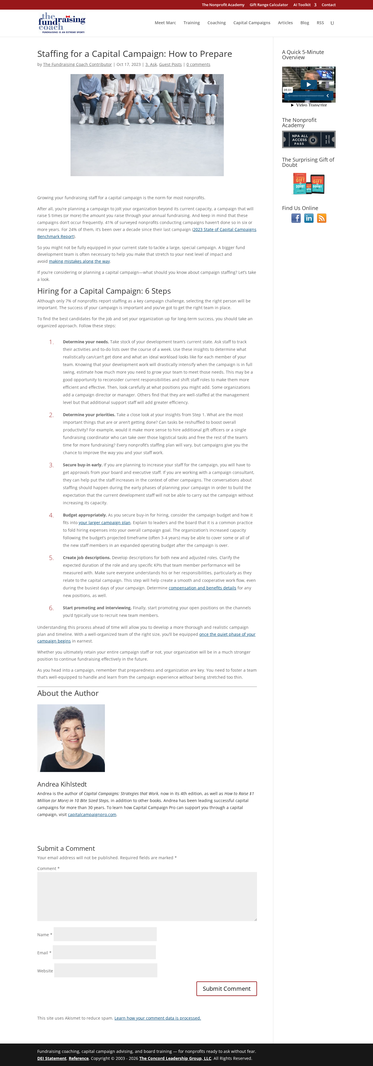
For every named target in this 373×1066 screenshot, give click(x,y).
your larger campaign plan (105, 522)
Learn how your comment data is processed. (158, 1018)
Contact (329, 5)
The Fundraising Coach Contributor (77, 64)
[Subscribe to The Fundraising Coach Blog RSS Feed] (321, 221)
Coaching (216, 23)
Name (44, 934)
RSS (320, 23)
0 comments (198, 64)
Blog (304, 23)
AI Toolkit (302, 5)
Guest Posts (170, 64)
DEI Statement (51, 1058)
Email (44, 952)
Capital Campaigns (251, 23)
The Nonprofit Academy (223, 5)
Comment (48, 868)
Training (192, 23)
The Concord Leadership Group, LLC (175, 1058)
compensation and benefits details (202, 588)
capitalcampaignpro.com (92, 814)
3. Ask (151, 64)
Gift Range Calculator (269, 5)
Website (45, 971)
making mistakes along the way (79, 261)
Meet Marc (165, 23)
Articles (285, 23)
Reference (79, 1058)
